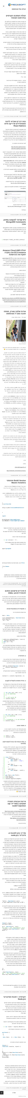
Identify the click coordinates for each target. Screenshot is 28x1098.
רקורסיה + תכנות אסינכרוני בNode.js (14, 998)
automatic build (11, 584)
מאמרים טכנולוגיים (14, 214)
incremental (19, 584)
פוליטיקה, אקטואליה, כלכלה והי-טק (10, 116)
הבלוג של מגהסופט (19, 9)
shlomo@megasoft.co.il (20, 467)
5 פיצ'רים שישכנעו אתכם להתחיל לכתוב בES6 (15, 592)
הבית (13, 448)
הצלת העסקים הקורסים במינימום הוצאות (16, 17)
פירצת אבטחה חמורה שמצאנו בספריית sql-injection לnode (17, 803)
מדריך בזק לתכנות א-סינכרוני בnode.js (17, 834)
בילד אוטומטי (5, 584)
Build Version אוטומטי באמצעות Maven (16, 481)
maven (23, 584)
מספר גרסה (24, 585)
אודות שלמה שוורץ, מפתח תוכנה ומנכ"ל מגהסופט (15, 312)
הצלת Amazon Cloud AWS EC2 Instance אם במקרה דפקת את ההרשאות (14, 252)
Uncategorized (14, 475)
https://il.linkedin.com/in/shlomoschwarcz (16, 470)
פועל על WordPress (22, 1096)
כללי (10, 796)
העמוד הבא (1, 1092)
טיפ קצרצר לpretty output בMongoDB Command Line (15, 222)
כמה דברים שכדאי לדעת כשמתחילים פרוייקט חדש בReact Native (15, 123)
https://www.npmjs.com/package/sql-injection (15, 811)
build (15, 584)
